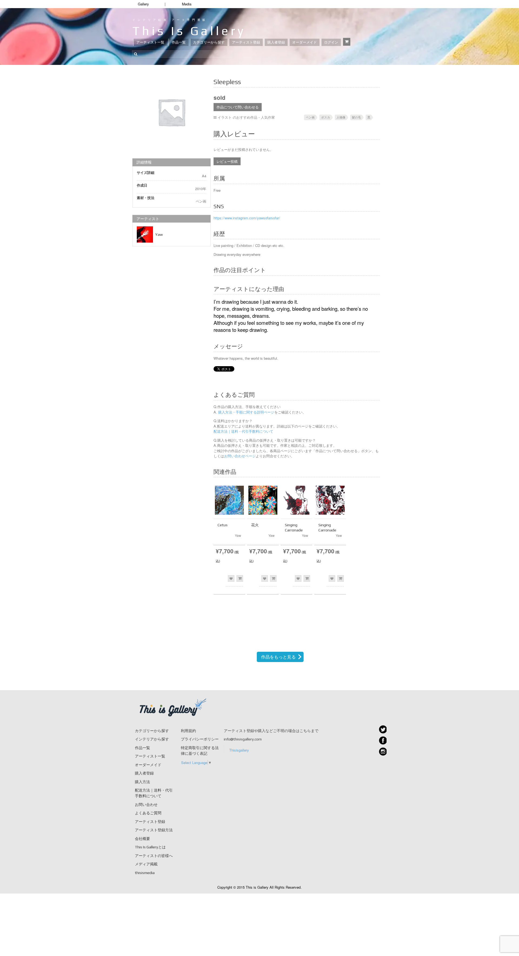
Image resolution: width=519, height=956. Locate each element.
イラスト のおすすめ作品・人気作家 (246, 117)
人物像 (341, 117)
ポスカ (325, 117)
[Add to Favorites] (231, 578)
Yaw (159, 234)
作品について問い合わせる (238, 107)
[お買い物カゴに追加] (240, 578)
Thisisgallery (239, 750)
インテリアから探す (152, 739)
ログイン (331, 42)
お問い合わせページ (240, 455)
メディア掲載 (146, 864)
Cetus (223, 525)
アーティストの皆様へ (154, 856)
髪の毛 (356, 117)
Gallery (143, 3)
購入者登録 (276, 42)
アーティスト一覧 (150, 42)
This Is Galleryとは (150, 847)
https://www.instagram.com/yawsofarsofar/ (247, 217)
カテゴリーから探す (209, 42)
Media (186, 3)
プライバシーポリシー (200, 739)
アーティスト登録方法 (154, 830)
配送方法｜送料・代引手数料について (243, 431)
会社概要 (142, 838)
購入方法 (142, 782)
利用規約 (188, 731)
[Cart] (346, 42)
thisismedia (145, 873)
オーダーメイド (304, 42)
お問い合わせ (146, 804)
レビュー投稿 (227, 161)
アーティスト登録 (246, 42)
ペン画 (310, 117)
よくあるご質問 (148, 813)
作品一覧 (179, 42)
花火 (255, 525)
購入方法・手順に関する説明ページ (245, 412)
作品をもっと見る (278, 657)
